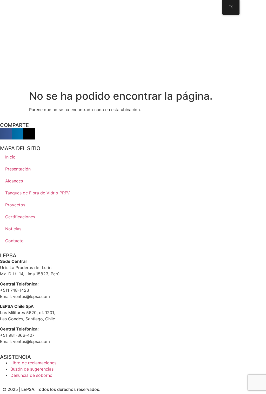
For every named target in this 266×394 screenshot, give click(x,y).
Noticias (13, 228)
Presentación (18, 168)
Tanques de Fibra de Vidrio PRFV (37, 192)
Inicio (10, 157)
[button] (6, 133)
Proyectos (15, 204)
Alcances (14, 180)
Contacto (14, 240)
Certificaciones (20, 216)
